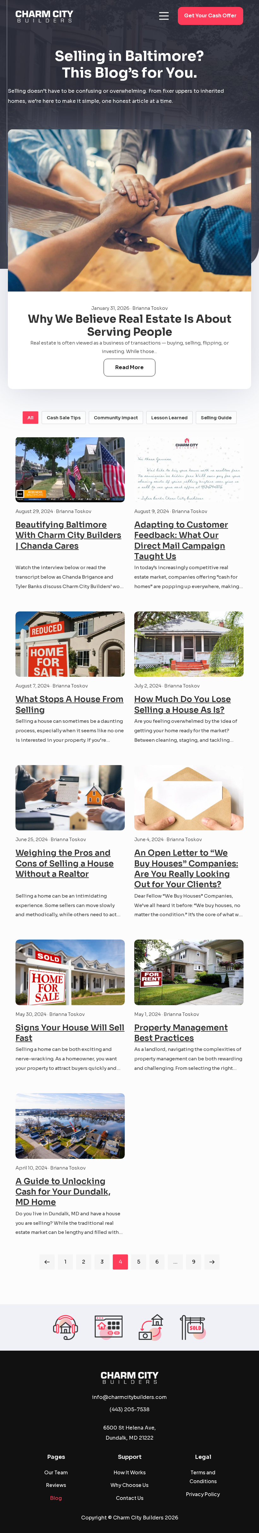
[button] (164, 16)
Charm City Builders (138, 1518)
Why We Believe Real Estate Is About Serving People (130, 325)
